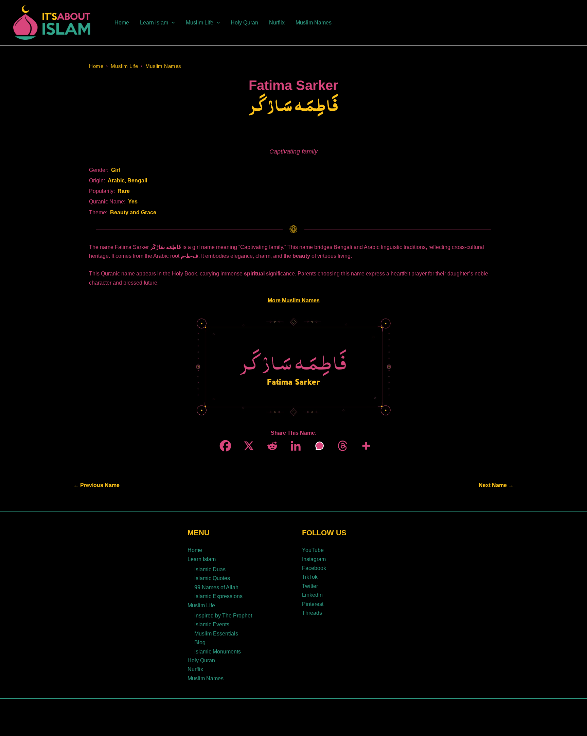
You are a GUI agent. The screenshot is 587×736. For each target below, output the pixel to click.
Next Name (496, 485)
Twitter (310, 586)
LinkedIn (312, 595)
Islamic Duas (210, 569)
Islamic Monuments (217, 651)
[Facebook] (223, 445)
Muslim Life (124, 66)
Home (96, 66)
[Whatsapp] (317, 445)
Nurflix (195, 669)
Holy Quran (201, 660)
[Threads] (340, 445)
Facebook (314, 568)
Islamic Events (211, 624)
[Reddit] (270, 445)
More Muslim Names (294, 300)
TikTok (310, 577)
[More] (364, 445)
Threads (312, 613)
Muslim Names (163, 66)
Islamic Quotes (212, 578)
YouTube (313, 550)
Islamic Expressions (218, 596)
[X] (246, 445)
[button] (171, 22)
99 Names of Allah (216, 587)
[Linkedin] (293, 445)
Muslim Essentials (216, 633)
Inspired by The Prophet (223, 615)
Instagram (314, 559)
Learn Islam (202, 559)
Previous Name (96, 485)
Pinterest (312, 604)
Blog (200, 642)
